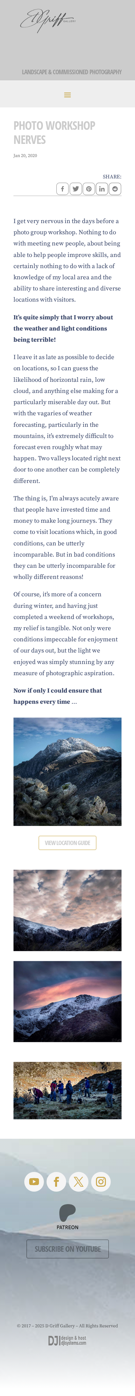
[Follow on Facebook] (56, 1182)
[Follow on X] (78, 1182)
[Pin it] (88, 190)
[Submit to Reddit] (115, 190)
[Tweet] (75, 190)
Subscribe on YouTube (68, 1248)
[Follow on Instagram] (101, 1182)
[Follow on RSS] (34, 1182)
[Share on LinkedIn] (101, 190)
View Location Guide (67, 843)
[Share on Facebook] (62, 190)
